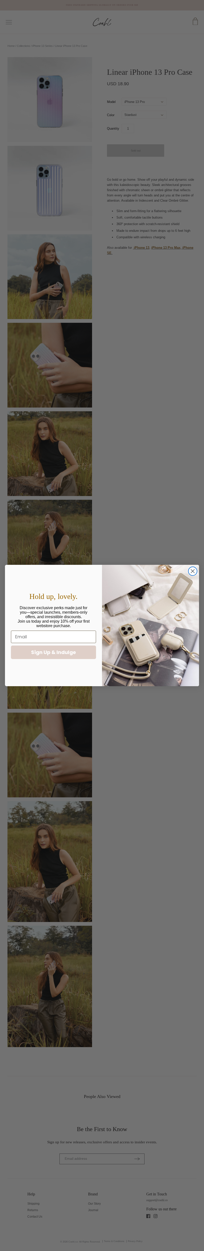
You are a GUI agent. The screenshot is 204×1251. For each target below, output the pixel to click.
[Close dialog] (192, 571)
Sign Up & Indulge (53, 652)
